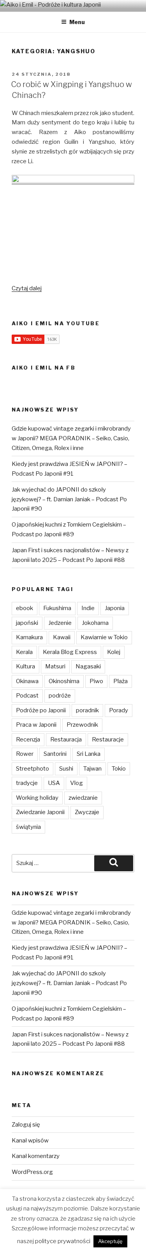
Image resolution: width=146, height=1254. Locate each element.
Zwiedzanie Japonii (40, 812)
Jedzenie (60, 622)
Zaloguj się (26, 1124)
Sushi (66, 768)
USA (54, 783)
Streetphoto (32, 768)
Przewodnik (82, 724)
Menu (77, 22)
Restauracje (108, 739)
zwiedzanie (83, 797)
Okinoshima (64, 681)
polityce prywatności (62, 1241)
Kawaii (61, 637)
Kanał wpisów (30, 1140)
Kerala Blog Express (70, 652)
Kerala (24, 652)
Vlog (76, 783)
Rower (24, 753)
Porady (118, 710)
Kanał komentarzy (36, 1156)
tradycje (27, 783)
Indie (88, 608)
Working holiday (37, 797)
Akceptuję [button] (110, 1241)
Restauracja (66, 739)
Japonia (115, 608)
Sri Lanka (88, 753)
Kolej (113, 652)
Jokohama (95, 622)
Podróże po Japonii (41, 710)
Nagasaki (88, 666)
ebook (24, 608)
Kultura (25, 666)
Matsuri (55, 666)
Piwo (96, 681)
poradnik (87, 710)
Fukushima (57, 608)
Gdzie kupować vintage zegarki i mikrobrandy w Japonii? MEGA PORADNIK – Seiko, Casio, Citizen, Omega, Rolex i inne (71, 438)
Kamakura (29, 637)
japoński (27, 622)
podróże (60, 695)
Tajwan (92, 768)
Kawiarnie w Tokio (104, 637)
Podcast (27, 695)
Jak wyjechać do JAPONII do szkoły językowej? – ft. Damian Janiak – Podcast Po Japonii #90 (69, 499)
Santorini (55, 753)
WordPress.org (32, 1172)
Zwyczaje (87, 812)
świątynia (28, 826)
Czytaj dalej (27, 288)
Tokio (119, 768)
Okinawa (27, 681)
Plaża (120, 681)
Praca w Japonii (36, 724)
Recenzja (28, 739)
